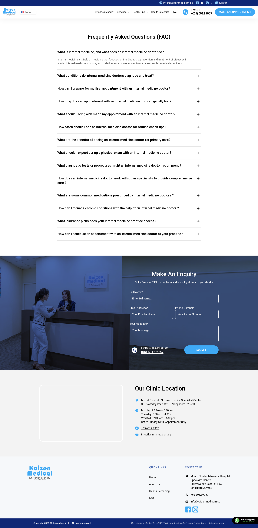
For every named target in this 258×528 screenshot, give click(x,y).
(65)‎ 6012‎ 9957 (152, 352)
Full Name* (136, 292)
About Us (154, 484)
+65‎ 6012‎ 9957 (150, 428)
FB (201, 2)
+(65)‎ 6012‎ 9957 (201, 13)
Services (121, 12)
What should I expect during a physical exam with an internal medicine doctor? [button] (114, 153)
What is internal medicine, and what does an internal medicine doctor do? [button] (110, 52)
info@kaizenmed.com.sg (178, 2)
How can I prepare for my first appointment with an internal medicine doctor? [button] (113, 88)
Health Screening (160, 12)
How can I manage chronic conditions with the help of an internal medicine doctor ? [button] (118, 208)
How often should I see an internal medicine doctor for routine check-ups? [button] (111, 127)
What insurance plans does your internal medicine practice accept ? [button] (106, 221)
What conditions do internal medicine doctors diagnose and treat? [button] (105, 75)
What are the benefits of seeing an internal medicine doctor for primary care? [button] (113, 140)
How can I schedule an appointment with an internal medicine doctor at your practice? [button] (120, 234)
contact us (193, 467)
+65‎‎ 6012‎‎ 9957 (199, 494)
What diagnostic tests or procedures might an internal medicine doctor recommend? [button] (119, 165)
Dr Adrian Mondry (104, 12)
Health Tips (139, 12)
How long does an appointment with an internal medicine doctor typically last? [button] (114, 101)
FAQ (175, 12)
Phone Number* (184, 307)
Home (152, 477)
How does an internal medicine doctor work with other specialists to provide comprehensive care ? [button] (124, 180)
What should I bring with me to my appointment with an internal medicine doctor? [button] (116, 114)
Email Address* (139, 307)
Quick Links (157, 467)
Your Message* (139, 323)
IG (211, 2)
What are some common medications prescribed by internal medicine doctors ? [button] (115, 195)
